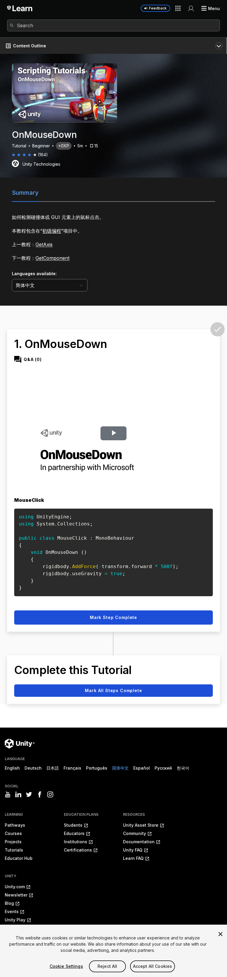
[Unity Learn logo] (20, 8)
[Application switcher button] (178, 8)
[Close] (220, 934)
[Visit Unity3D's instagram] (50, 794)
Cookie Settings (66, 966)
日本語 (52, 767)
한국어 (183, 767)
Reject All (107, 966)
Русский (163, 767)
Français (72, 767)
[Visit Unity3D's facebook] (40, 794)
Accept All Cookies (152, 966)
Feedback (158, 8)
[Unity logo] (20, 743)
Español (141, 767)
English (12, 767)
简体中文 (120, 767)
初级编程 (51, 231)
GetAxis (44, 244)
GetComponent (52, 258)
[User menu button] (191, 8)
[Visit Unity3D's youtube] (8, 794)
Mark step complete (113, 617)
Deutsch (33, 767)
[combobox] (113, 25)
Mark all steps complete (113, 690)
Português (96, 767)
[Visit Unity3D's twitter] (29, 794)
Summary (25, 192)
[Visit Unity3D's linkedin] (18, 794)
